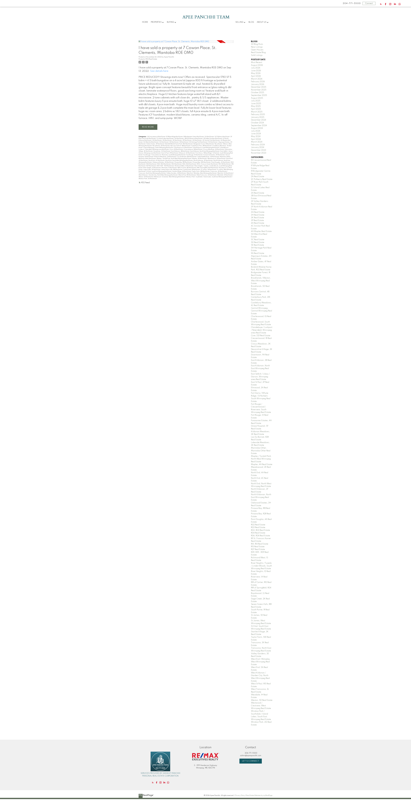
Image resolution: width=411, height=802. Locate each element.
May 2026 (256, 73)
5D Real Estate (174, 142)
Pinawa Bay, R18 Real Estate (183, 162)
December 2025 (258, 87)
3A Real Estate (179, 138)
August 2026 (257, 65)
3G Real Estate (157, 140)
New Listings (257, 47)
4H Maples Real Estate (261, 231)
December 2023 (258, 150)
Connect (369, 3)
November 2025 (258, 90)
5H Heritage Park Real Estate (198, 142)
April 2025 (256, 109)
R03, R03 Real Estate (164, 164)
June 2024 (256, 134)
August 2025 (257, 98)
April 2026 (256, 76)
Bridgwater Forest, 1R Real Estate (204, 144)
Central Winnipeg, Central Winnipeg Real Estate (158, 147)
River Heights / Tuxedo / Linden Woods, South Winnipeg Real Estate (261, 566)
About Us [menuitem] (261, 22)
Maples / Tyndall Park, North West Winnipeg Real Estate (174, 158)
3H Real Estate (167, 140)
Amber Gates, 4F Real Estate (156, 144)
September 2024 (259, 126)
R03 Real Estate (152, 164)
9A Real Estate (213, 142)
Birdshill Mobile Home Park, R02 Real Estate (179, 144)
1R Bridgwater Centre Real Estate (194, 136)
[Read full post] (186, 43)
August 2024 (257, 128)
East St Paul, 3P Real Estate (170, 153)
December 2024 (258, 120)
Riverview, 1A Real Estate (169, 167)
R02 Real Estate (151, 59)
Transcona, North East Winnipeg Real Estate (152, 173)
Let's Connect (250, 761)
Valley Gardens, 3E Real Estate (176, 173)
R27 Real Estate (151, 166)
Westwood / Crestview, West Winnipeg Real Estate (169, 176)
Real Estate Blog (258, 52)
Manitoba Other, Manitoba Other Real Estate (260, 450)
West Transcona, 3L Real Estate (207, 175)
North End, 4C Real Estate (157, 160)
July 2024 (255, 131)
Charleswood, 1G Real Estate (183, 147)
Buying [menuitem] (170, 22)
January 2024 (257, 147)
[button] (381, 4)
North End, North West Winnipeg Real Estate (179, 160)
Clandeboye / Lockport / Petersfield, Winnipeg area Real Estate (261, 330)
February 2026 (258, 82)
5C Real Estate (164, 142)
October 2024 (257, 123)
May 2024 (256, 136)
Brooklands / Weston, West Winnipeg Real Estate (261, 280)
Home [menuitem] (145, 22)
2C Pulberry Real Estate (222, 136)
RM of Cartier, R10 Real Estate (187, 167)
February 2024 (258, 145)
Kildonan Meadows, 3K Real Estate (165, 156)
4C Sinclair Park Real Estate (211, 140)
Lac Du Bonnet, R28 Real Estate (187, 156)
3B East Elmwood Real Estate (194, 138)
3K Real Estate (177, 140)
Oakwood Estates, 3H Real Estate (163, 162)
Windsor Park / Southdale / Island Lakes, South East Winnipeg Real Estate (209, 176)
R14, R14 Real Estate (225, 164)
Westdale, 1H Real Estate (225, 175)
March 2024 (256, 142)
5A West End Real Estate (151, 142)
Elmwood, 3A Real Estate (187, 153)
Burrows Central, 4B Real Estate (181, 145)
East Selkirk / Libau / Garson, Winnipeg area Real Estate (260, 376)
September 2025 (259, 95)
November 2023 (258, 153)
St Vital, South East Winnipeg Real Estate (159, 171)
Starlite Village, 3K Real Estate (181, 171)
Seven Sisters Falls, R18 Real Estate (172, 169)
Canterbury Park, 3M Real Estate (201, 145)
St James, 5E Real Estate (208, 169)
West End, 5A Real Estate (225, 173)
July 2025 (255, 101)
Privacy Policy (240, 795)
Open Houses (257, 50)
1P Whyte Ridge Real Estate (174, 136)
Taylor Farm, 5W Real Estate (201, 171)
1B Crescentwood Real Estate (156, 136)
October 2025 (257, 93)
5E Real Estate (184, 142)
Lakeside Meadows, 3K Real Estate (208, 156)
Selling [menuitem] (239, 22)
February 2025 (258, 114)
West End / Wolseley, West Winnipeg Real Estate (202, 173)
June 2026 (256, 71)
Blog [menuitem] (251, 22)
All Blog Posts (257, 44)
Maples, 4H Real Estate (199, 158)
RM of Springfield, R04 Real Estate (207, 167)
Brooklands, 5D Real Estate (161, 145)
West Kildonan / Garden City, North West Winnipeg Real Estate (158, 175)
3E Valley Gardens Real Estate (212, 138)
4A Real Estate (197, 140)
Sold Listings (257, 55)
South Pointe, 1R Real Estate (191, 169)
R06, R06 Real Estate (189, 164)
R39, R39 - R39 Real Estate (165, 166)
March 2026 (256, 79)
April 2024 (256, 139)
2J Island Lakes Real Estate (165, 138)
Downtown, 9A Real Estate (162, 151)
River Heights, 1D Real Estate (152, 167)
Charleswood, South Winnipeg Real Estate (206, 147)
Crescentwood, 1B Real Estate (193, 149)
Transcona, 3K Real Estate (219, 171)
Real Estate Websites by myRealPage (259, 795)
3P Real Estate (187, 140)
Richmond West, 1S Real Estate (184, 166)
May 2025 (256, 106)
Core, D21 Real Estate (176, 149)
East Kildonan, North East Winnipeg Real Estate (205, 151)
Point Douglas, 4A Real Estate (221, 162)
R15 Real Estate (257, 547)
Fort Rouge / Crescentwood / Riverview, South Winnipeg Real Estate (165, 155)
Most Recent (256, 62)
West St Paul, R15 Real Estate (187, 175)
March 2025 (256, 112)
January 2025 (257, 117)
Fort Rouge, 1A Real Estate (195, 155)
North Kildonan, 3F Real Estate (203, 160)
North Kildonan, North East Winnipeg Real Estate (261, 497)
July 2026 (255, 68)
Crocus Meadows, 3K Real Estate (213, 149)
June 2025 (256, 104)
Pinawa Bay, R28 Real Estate (202, 162)
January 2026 (257, 84)
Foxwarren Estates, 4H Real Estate (214, 155)
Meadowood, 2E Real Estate (217, 158)
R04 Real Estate (177, 164)
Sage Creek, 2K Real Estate (152, 169)
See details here (159, 71)
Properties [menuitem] (156, 22)
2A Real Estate (209, 136)
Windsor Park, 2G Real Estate (148, 178)
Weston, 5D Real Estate (146, 176)
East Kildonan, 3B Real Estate (180, 151)
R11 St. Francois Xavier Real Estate (207, 164)
